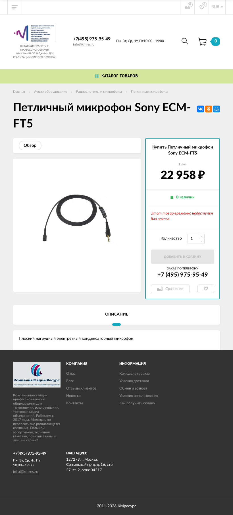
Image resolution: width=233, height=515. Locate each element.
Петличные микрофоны (149, 91)
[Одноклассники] (208, 109)
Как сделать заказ (134, 374)
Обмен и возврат (133, 388)
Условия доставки (134, 381)
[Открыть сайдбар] (15, 7)
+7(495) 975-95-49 (92, 39)
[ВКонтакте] (200, 109)
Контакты (74, 403)
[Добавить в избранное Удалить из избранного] (205, 289)
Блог (70, 381)
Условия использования (138, 396)
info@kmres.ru (84, 44)
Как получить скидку (137, 403)
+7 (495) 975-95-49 (182, 275)
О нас (70, 374)
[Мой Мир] (216, 109)
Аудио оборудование (50, 91)
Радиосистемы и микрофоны (99, 91)
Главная (19, 91)
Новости (73, 396)
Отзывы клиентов (81, 388)
